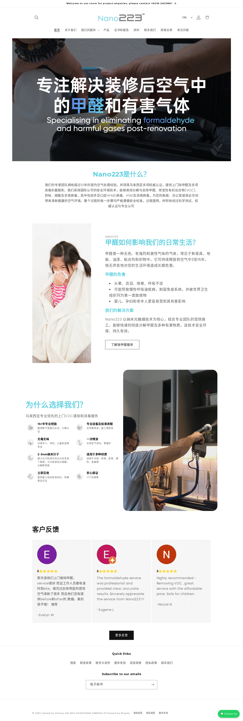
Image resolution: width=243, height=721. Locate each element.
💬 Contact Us (229, 713)
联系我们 (167, 663)
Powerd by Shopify (118, 713)
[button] (36, 17)
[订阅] (152, 684)
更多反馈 (121, 635)
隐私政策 (151, 663)
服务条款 (120, 663)
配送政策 (86, 663)
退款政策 (136, 663)
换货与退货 (103, 663)
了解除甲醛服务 (122, 344)
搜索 (73, 663)
